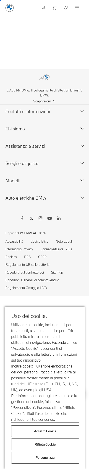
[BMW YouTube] (49, 219)
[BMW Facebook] (22, 219)
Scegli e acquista (22, 163)
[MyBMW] (44, 7)
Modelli (12, 180)
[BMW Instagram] (40, 219)
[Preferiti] (66, 7)
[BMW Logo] (9, 8)
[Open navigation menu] (78, 7)
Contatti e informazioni (27, 111)
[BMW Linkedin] (58, 219)
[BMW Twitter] (31, 219)
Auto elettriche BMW (25, 198)
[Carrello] (55, 7)
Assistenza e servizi (25, 146)
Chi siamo (15, 129)
